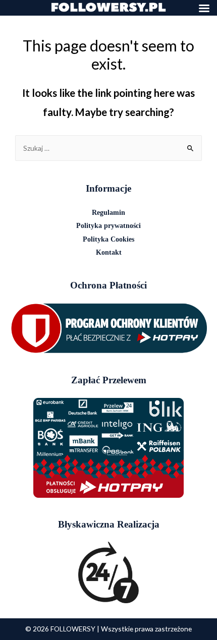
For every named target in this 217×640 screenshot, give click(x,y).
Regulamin (108, 212)
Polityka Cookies (108, 239)
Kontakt (109, 252)
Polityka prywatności (108, 225)
